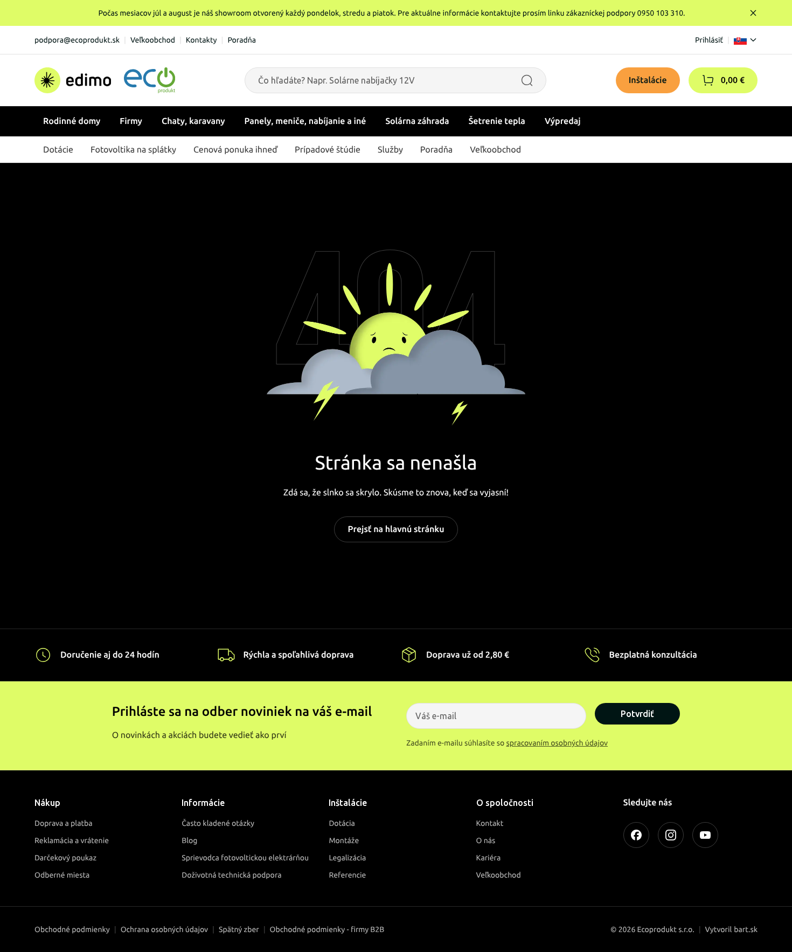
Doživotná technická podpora (231, 875)
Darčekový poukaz (65, 857)
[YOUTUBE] (705, 835)
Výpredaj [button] (563, 121)
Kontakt (490, 823)
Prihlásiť (709, 40)
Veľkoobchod (152, 40)
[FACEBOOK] (636, 835)
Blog (189, 840)
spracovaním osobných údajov (557, 743)
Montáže (344, 840)
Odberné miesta (61, 875)
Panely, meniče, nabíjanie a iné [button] (305, 121)
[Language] (746, 40)
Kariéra (488, 857)
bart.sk (746, 929)
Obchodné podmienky (72, 929)
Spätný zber (239, 929)
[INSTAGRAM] (671, 835)
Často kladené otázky (218, 823)
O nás (486, 840)
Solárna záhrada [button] (417, 121)
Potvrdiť (637, 714)
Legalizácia (347, 857)
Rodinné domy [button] (71, 121)
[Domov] (104, 80)
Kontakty (201, 40)
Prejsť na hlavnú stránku (396, 529)
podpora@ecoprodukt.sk (77, 40)
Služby (390, 150)
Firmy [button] (131, 121)
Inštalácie (648, 80)
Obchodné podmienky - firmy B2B (327, 929)
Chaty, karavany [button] (193, 121)
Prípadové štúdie (327, 150)
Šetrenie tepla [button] (497, 121)
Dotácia (342, 823)
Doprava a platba (63, 823)
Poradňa (241, 40)
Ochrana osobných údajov (164, 929)
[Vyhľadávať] (526, 80)
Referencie (347, 875)
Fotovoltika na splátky (133, 150)
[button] (708, 80)
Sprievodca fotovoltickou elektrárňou (245, 857)
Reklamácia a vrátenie (71, 840)
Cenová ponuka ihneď (235, 150)
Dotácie (58, 150)
